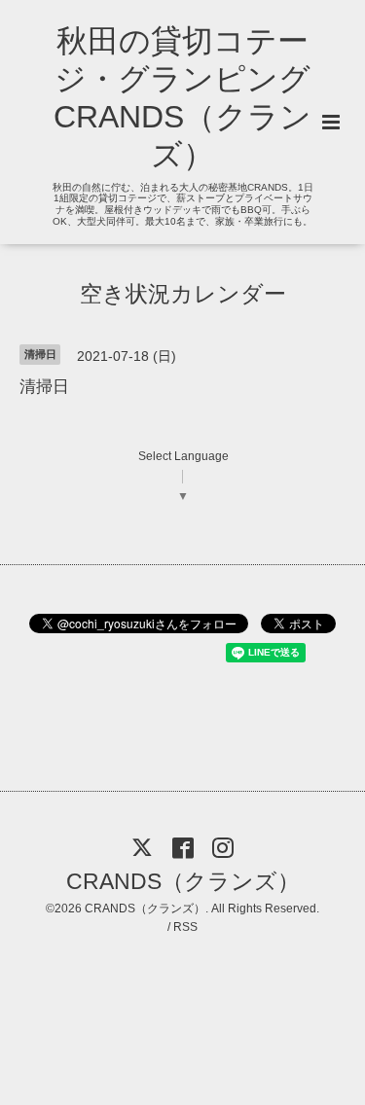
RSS (185, 927)
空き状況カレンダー (183, 293)
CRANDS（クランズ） (183, 882)
